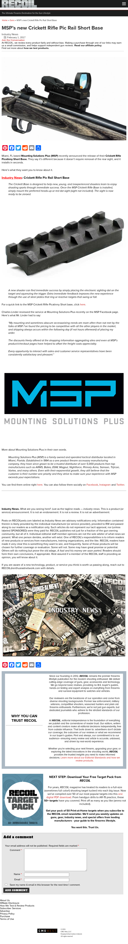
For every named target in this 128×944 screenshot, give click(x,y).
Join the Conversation (13, 40)
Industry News (10, 34)
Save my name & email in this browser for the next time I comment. (45, 884)
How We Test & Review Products (17, 905)
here (82, 304)
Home (5, 20)
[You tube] (14, 896)
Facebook (92, 484)
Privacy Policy (7, 913)
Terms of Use (7, 919)
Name (18, 874)
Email (18, 879)
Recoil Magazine (71, 929)
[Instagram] (8, 896)
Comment (16, 850)
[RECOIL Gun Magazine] (19, 6)
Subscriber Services (10, 908)
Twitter (120, 484)
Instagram (105, 484)
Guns (12, 20)
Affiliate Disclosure (9, 903)
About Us (5, 900)
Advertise (5, 911)
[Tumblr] (19, 896)
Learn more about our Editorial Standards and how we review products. (90, 759)
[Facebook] (3, 896)
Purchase (5, 916)
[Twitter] (25, 896)
